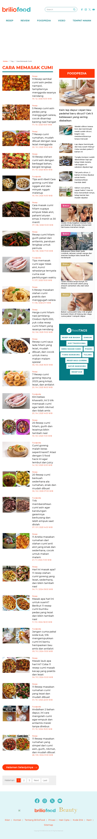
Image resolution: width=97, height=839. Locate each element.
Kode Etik (78, 820)
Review (25, 20)
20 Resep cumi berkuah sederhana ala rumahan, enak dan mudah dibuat (44, 481)
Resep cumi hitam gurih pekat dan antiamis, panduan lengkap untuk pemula (43, 241)
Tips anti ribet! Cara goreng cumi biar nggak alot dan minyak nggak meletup (44, 186)
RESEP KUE (77, 372)
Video (61, 20)
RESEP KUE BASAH (71, 337)
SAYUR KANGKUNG (77, 366)
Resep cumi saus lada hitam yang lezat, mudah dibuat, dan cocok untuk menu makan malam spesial (43, 352)
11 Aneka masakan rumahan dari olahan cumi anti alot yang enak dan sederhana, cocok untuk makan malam (44, 547)
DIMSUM (88, 337)
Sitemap (48, 825)
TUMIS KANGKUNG (71, 355)
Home (5, 61)
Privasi (51, 820)
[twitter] (90, 9)
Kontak (17, 820)
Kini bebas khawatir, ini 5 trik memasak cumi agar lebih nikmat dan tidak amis (43, 404)
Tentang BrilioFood (35, 820)
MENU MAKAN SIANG (71, 349)
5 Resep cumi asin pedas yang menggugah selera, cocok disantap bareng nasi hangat (44, 115)
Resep (9, 20)
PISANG (88, 349)
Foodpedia (44, 20)
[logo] (16, 9)
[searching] (74, 9)
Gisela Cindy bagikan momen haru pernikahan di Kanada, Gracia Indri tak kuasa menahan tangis (76, 225)
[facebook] (82, 9)
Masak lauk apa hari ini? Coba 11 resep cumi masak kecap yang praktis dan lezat (43, 667)
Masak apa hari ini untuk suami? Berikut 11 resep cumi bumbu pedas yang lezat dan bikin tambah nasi (43, 609)
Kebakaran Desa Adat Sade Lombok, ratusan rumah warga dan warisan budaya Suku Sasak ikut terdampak (76, 254)
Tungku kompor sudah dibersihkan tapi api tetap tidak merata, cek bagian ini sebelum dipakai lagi (85, 162)
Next (36, 780)
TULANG (88, 355)
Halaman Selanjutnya (19, 767)
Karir (89, 820)
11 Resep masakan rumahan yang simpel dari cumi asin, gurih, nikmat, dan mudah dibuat (43, 745)
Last (45, 780)
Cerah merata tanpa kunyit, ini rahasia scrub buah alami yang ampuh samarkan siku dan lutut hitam (75, 284)
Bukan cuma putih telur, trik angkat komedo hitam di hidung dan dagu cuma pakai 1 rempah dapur (76, 314)
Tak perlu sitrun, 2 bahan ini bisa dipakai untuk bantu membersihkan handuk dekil (84, 177)
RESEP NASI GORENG (77, 360)
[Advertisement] (48, 41)
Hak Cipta (64, 820)
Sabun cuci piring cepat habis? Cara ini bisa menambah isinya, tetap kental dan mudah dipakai (85, 193)
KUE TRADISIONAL (77, 343)
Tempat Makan (82, 20)
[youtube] (94, 9)
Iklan (7, 820)
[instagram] (86, 9)
